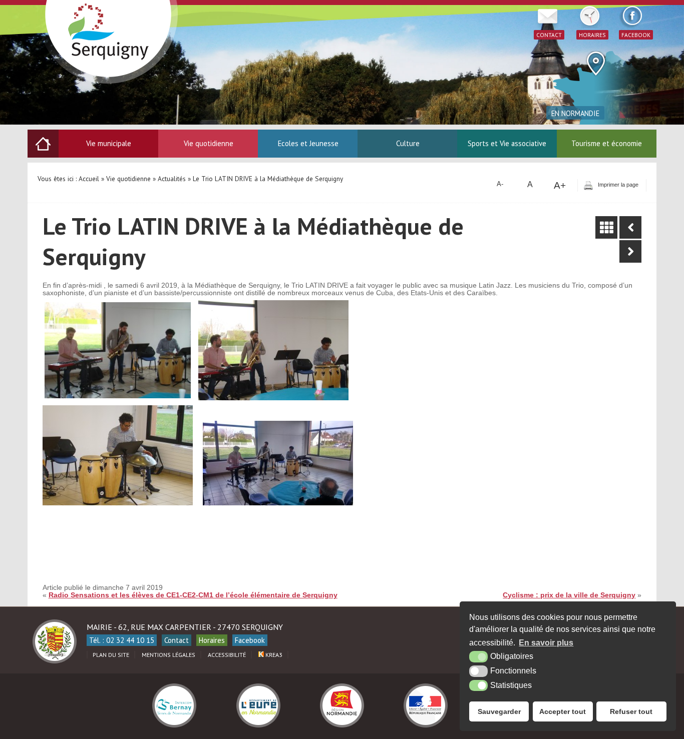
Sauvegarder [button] (499, 711)
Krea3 (273, 654)
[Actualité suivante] (630, 251)
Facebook (250, 640)
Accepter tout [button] (562, 711)
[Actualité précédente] (630, 227)
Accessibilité (227, 654)
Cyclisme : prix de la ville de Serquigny (569, 595)
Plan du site (111, 654)
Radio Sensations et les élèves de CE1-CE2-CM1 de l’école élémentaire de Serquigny (193, 595)
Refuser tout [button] (631, 711)
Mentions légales (168, 654)
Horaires (212, 640)
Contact (176, 640)
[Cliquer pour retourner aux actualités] (606, 227)
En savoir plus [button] (546, 642)
